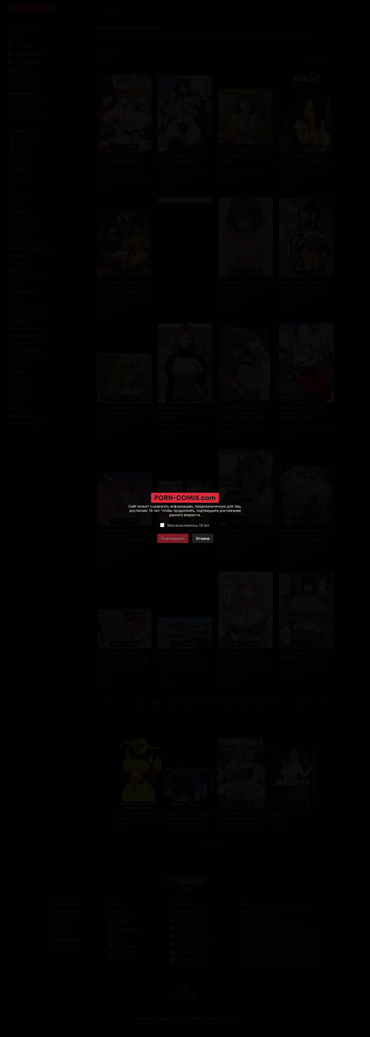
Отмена (202, 538)
